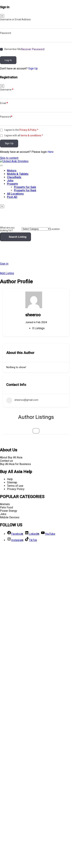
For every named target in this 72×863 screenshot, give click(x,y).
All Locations (15, 193)
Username (6, 89)
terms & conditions (31, 135)
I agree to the (21, 129)
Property (12, 183)
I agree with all (23, 135)
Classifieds (14, 177)
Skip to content (9, 158)
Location (55, 229)
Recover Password (32, 49)
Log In (8, 60)
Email (4, 103)
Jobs (10, 180)
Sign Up (33, 68)
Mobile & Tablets (17, 174)
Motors (11, 170)
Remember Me (12, 49)
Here (50, 151)
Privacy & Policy (28, 129)
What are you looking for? (7, 229)
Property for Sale (25, 187)
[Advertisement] (36, 703)
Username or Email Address (15, 19)
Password (5, 33)
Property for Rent (25, 190)
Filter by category (36, 430)
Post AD (12, 197)
